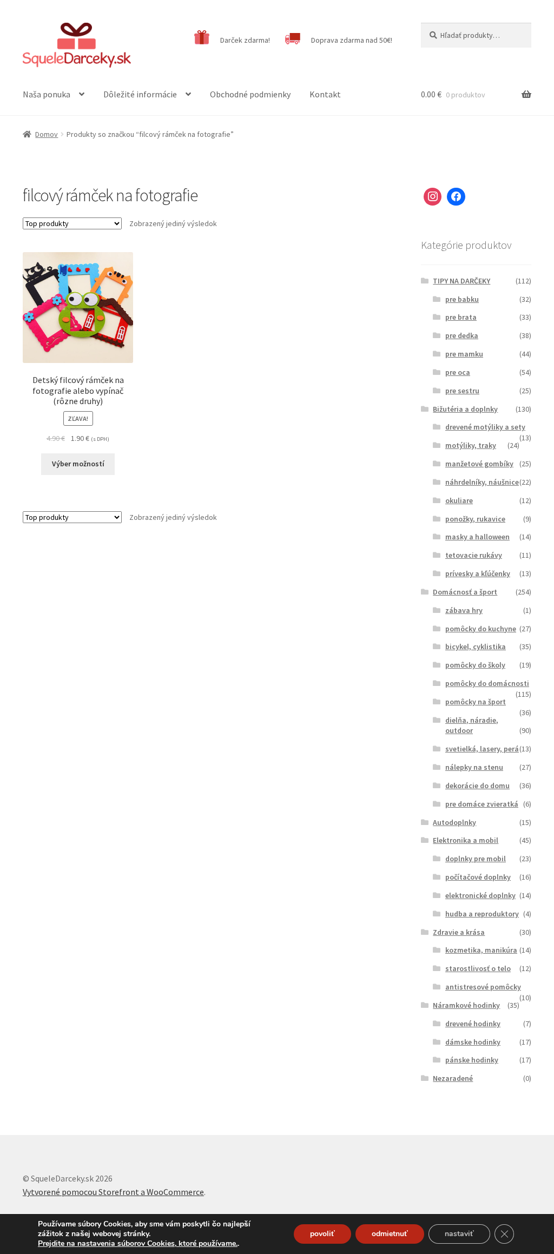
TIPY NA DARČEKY (461, 281)
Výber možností (78, 463)
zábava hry (464, 610)
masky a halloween (477, 537)
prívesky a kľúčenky (477, 573)
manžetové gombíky (479, 463)
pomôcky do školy (475, 665)
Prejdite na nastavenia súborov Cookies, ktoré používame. (138, 1244)
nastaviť (459, 1234)
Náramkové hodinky (466, 1005)
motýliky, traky (470, 445)
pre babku (462, 299)
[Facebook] (456, 197)
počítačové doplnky (478, 877)
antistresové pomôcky (483, 987)
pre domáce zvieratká (481, 804)
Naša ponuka (46, 94)
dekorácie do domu (477, 785)
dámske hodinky (472, 1042)
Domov (46, 134)
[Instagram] (433, 197)
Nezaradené (453, 1078)
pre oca (457, 372)
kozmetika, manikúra (481, 950)
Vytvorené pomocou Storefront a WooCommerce (113, 1191)
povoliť (322, 1234)
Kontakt (325, 94)
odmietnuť (390, 1234)
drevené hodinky (472, 1023)
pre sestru (462, 390)
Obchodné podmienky (250, 94)
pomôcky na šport (475, 702)
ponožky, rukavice (475, 519)
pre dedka (461, 335)
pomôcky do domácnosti (487, 683)
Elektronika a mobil (465, 840)
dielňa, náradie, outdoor (471, 725)
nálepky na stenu (474, 767)
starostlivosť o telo (478, 968)
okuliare (459, 500)
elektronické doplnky (480, 895)
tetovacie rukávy (473, 555)
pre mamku (464, 354)
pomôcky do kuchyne (480, 628)
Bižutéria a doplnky (465, 409)
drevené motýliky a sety (485, 427)
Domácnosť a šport (465, 592)
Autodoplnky (454, 822)
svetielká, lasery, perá (482, 749)
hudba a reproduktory (482, 914)
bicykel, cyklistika (475, 646)
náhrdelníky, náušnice (482, 482)
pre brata (461, 317)
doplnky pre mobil (475, 858)
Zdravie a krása (459, 932)
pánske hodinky (471, 1060)
